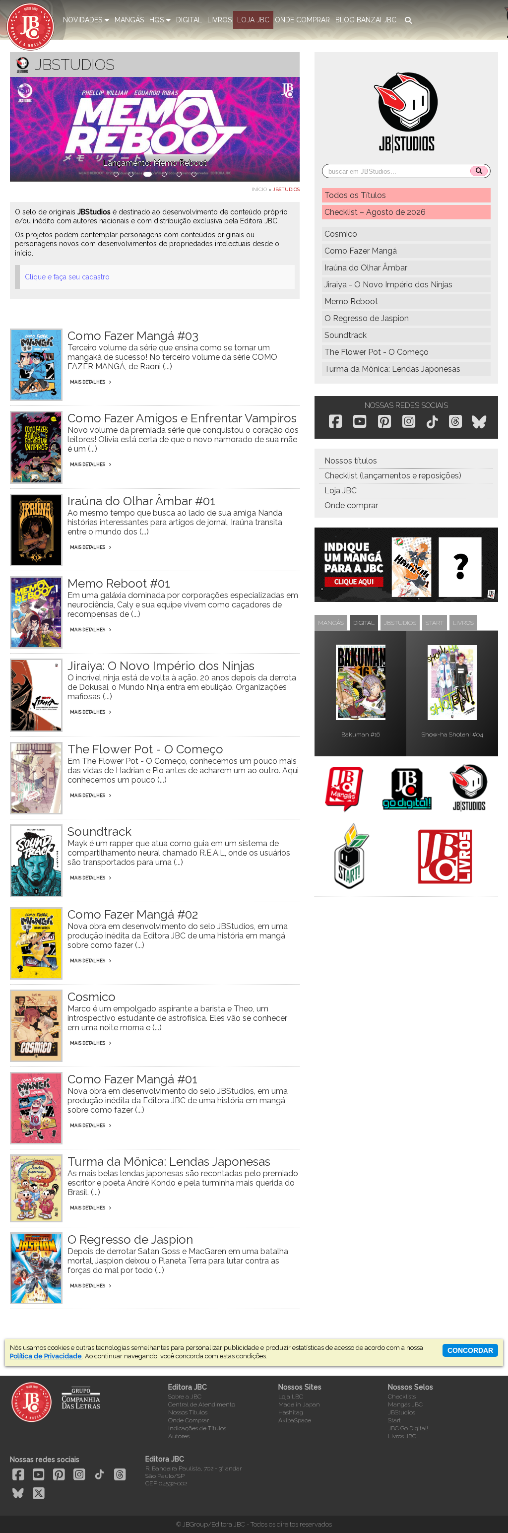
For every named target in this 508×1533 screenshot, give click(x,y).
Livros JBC (402, 1436)
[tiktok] (432, 422)
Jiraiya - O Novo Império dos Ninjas (388, 284)
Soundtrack (345, 335)
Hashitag (290, 1412)
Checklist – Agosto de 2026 (375, 212)
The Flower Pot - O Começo (376, 352)
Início (259, 189)
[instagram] (408, 421)
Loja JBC (340, 490)
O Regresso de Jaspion (366, 318)
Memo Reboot (351, 301)
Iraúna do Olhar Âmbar (365, 267)
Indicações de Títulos (197, 1428)
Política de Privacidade (46, 1356)
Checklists (402, 1396)
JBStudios (401, 1412)
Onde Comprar (188, 1420)
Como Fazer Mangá (360, 251)
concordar (470, 1350)
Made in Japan (299, 1404)
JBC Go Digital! (408, 1428)
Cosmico (340, 234)
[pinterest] (384, 421)
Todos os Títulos (355, 195)
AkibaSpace (294, 1420)
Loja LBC (290, 1396)
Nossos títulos (350, 461)
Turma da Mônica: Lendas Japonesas (392, 369)
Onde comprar (351, 505)
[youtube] (359, 421)
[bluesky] (479, 422)
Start (394, 1420)
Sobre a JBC (184, 1396)
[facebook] (335, 421)
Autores (179, 1436)
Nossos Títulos (187, 1412)
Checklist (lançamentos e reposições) (392, 475)
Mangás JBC (405, 1404)
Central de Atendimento (201, 1404)
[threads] (455, 421)
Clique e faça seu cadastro (67, 277)
